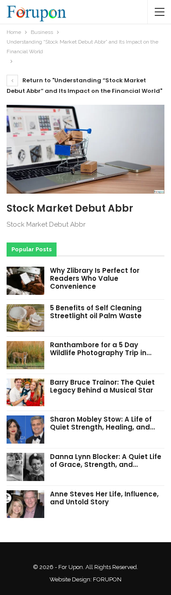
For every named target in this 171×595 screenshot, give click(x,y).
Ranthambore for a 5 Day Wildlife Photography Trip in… (100, 348)
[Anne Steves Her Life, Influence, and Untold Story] (25, 504)
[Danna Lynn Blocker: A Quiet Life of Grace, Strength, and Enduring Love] (25, 467)
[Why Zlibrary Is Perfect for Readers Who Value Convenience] (25, 281)
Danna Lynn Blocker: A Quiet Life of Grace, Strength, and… (105, 460)
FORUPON (107, 579)
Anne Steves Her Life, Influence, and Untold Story (104, 498)
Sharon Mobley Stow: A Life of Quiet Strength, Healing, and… (102, 423)
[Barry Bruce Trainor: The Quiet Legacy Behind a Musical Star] (25, 392)
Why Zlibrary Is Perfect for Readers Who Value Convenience (94, 278)
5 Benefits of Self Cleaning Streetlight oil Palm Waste (96, 311)
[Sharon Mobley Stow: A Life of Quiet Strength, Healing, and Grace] (25, 429)
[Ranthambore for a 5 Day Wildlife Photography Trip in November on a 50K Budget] (25, 355)
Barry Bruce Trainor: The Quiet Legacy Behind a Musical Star (102, 386)
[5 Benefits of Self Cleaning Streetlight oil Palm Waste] (25, 318)
